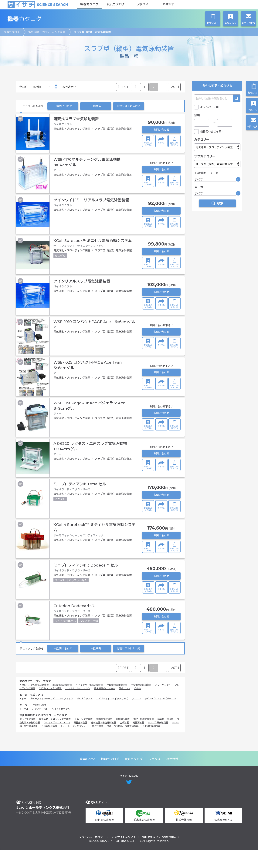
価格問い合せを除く (212, 131)
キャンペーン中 (209, 107)
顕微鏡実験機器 (104, 719)
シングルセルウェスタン (77, 688)
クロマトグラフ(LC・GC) (57, 722)
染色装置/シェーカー (104, 688)
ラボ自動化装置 (49, 726)
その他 (137, 688)
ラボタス (142, 4)
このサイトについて (124, 837)
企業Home (87, 759)
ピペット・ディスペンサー (74, 726)
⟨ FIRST (123, 87)
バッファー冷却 (40, 708)
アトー (22, 698)
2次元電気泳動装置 (62, 684)
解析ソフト (124, 688)
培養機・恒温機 (165, 719)
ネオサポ (169, 4)
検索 (236, 98)
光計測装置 (138, 722)
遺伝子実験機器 (27, 719)
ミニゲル (24, 708)
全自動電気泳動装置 (117, 684)
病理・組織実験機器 (143, 719)
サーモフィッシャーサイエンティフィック (51, 698)
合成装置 (124, 722)
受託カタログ (116, 4)
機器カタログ (89, 4)
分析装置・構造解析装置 (103, 722)
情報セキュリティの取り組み (159, 837)
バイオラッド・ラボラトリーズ (112, 698)
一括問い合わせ (63, 106)
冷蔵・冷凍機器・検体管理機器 (122, 726)
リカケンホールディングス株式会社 (43, 804)
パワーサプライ (163, 684)
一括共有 (95, 106)
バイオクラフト (85, 698)
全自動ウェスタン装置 (50, 688)
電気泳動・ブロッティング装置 (46, 32)
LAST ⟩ (174, 87)
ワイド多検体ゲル (61, 708)
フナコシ (136, 698)
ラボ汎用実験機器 (151, 726)
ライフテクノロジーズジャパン (160, 698)
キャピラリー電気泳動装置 (89, 684)
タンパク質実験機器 (158, 722)
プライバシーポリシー (92, 837)
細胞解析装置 (123, 719)
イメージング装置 (83, 719)
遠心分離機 (97, 726)
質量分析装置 (80, 722)
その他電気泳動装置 (141, 684)
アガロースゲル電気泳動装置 (34, 684)
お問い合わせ (161, 129)
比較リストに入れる (129, 106)
